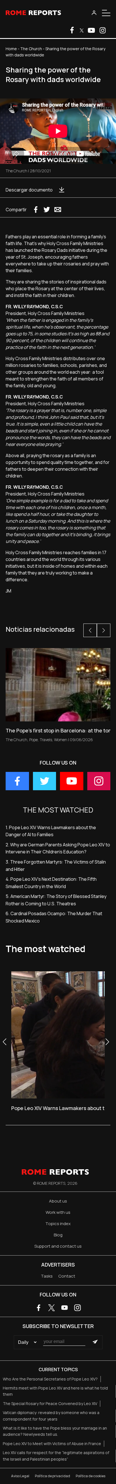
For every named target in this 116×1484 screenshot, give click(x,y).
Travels (46, 739)
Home (11, 48)
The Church (31, 48)
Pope (33, 739)
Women (60, 739)
